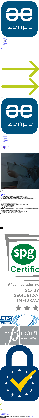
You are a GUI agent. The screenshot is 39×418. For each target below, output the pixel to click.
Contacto (1, 414)
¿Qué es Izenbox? (3, 194)
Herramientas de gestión (3, 56)
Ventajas (2, 195)
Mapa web (2, 58)
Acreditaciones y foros (5, 39)
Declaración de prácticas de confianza (6, 49)
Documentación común (5, 55)
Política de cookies (8, 414)
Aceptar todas (1, 417)
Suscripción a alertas (5, 41)
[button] (3, 50)
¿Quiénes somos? (4, 38)
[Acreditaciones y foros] (19, 325)
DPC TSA (5, 53)
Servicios (2, 48)
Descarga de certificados (5, 51)
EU (1, 96)
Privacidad (3, 414)
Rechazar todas (4, 417)
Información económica (6, 43)
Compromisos (4, 44)
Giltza (3, 46)
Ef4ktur (3, 47)
